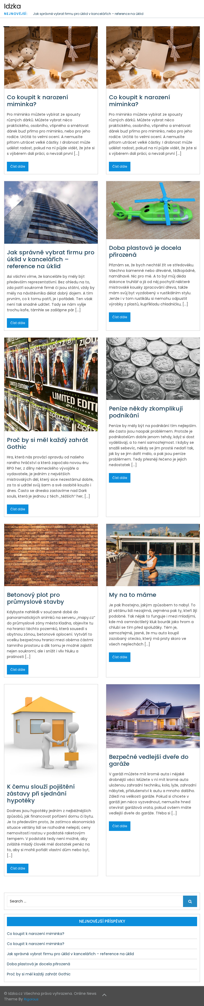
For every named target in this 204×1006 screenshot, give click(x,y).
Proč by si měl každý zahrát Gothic (47, 443)
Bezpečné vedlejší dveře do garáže (148, 760)
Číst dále (17, 166)
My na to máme (132, 595)
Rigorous (31, 999)
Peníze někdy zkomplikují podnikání (146, 412)
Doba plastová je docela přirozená (145, 251)
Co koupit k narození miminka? (37, 100)
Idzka (12, 6)
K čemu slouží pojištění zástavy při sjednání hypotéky (41, 794)
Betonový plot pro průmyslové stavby (35, 598)
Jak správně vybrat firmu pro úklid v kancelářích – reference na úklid (88, 13)
